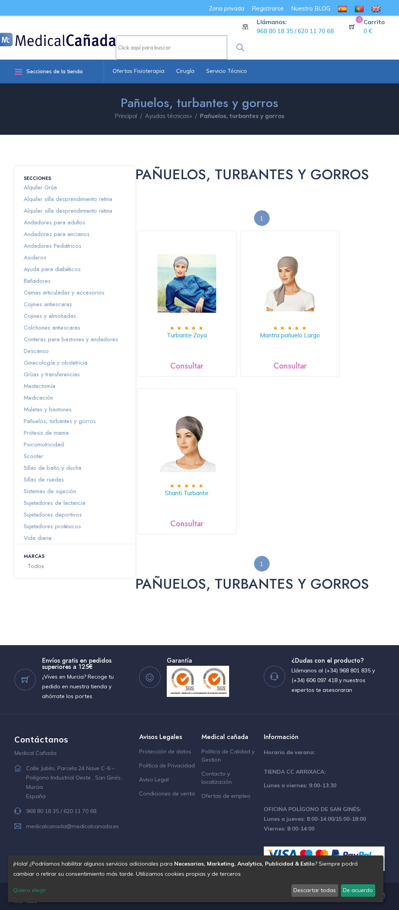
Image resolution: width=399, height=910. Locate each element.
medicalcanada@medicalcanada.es (72, 826)
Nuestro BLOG (310, 8)
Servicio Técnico (226, 70)
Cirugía (185, 70)
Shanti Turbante (186, 493)
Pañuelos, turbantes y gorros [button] (60, 421)
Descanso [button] (36, 351)
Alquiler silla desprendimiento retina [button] (68, 199)
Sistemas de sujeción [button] (50, 491)
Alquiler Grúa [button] (40, 187)
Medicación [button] (38, 397)
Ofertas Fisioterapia (138, 70)
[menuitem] (342, 8)
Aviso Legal (154, 779)
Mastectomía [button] (39, 386)
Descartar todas (314, 890)
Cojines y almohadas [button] (50, 316)
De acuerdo (358, 890)
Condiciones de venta (167, 793)
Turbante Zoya (187, 335)
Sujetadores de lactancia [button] (54, 503)
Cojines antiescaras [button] (48, 304)
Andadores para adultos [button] (54, 222)
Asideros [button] (35, 257)
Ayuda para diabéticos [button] (52, 269)
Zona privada (226, 8)
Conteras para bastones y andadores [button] (71, 339)
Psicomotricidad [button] (44, 444)
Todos (36, 566)
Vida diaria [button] (37, 538)
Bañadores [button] (37, 281)
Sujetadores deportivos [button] (53, 514)
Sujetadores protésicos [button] (52, 526)
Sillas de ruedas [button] (44, 479)
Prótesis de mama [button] (46, 433)
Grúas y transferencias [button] (52, 374)
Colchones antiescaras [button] (52, 327)
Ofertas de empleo (226, 795)
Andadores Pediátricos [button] (52, 246)
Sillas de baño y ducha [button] (52, 468)
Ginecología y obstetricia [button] (55, 362)
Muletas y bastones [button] (48, 409)
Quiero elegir (29, 890)
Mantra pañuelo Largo (290, 335)
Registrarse (268, 8)
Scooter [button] (33, 456)
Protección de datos (165, 751)
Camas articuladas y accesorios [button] (64, 292)
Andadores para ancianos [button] (57, 234)
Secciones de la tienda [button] (54, 71)
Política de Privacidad (167, 765)
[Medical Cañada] (69, 36)
